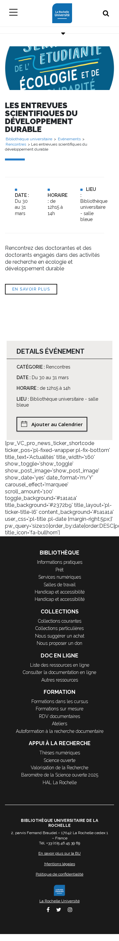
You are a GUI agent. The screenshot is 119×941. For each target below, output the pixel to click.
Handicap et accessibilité (60, 592)
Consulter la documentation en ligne (59, 672)
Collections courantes (59, 621)
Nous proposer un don (59, 643)
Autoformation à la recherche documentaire (59, 731)
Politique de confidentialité (59, 874)
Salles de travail (60, 584)
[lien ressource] (59, 68)
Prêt (59, 569)
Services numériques (59, 577)
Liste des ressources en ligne (59, 665)
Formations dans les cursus (59, 701)
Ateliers (59, 723)
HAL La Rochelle (60, 782)
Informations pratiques (59, 562)
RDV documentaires (59, 716)
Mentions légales (59, 864)
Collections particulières (59, 628)
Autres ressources (59, 680)
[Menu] (13, 13)
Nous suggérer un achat (59, 636)
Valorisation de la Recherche (59, 767)
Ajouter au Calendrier (57, 424)
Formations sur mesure (59, 708)
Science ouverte (59, 760)
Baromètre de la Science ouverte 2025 (59, 775)
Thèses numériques (59, 752)
